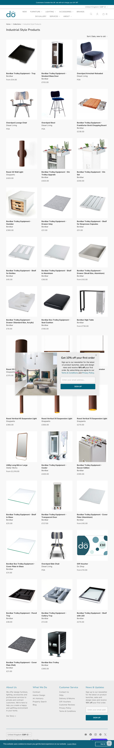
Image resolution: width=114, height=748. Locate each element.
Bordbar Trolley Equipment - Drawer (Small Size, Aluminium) (91, 271)
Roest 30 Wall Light (14, 172)
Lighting (50, 12)
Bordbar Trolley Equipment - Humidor (18, 222)
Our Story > (11, 716)
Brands (80, 12)
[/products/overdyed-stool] (57, 104)
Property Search (40, 702)
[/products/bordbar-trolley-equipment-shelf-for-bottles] (21, 252)
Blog (35, 705)
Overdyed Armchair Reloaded (90, 73)
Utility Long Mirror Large (16, 465)
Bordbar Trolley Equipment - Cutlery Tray (54, 614)
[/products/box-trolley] (57, 644)
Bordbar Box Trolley (50, 662)
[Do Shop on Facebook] (90, 734)
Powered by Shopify (30, 740)
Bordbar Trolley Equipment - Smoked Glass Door (54, 74)
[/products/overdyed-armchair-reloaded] (92, 55)
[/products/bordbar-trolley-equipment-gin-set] (92, 153)
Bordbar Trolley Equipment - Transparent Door (54, 515)
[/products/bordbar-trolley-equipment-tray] (21, 55)
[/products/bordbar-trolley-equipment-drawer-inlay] (57, 202)
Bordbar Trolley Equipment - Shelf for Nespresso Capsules (92, 222)
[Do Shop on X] (105, 734)
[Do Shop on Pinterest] (100, 734)
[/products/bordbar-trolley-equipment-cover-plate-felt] (21, 644)
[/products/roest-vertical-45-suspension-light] (21, 400)
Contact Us (64, 692)
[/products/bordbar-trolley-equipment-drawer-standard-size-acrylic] (21, 301)
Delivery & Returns (67, 698)
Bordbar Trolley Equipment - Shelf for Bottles (21, 271)
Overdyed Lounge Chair (16, 123)
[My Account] (97, 14)
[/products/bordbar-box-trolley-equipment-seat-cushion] (57, 301)
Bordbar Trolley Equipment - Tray (20, 73)
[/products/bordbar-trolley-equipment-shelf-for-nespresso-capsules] (92, 202)
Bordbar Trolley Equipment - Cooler (54, 466)
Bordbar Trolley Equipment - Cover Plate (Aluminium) (92, 515)
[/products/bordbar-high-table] (92, 301)
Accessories (65, 12)
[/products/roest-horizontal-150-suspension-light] (57, 350)
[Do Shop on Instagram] (95, 734)
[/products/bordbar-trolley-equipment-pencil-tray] (21, 594)
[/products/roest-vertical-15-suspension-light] (92, 400)
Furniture (35, 12)
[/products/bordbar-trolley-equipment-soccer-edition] (92, 446)
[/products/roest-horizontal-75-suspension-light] (92, 350)
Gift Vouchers (65, 702)
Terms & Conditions (67, 711)
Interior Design (39, 695)
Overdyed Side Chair (51, 564)
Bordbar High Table (85, 320)
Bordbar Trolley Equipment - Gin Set (91, 173)
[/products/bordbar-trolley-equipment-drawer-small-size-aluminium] (92, 252)
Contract (36, 692)
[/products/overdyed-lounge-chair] (21, 104)
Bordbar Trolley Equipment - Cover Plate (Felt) (21, 663)
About (66, 16)
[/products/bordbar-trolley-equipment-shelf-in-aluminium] (57, 252)
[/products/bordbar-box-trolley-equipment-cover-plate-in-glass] (21, 545)
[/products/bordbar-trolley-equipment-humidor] (21, 202)
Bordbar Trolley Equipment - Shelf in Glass (21, 515)
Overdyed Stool (48, 123)
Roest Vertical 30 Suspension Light (57, 418)
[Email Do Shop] (85, 734)
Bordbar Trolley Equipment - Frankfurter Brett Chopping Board (91, 124)
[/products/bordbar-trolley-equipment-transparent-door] (57, 496)
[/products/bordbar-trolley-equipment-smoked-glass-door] (57, 55)
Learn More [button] (71, 744)
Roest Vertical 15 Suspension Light (92, 418)
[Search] (91, 14)
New (24, 12)
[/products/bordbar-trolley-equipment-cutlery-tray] (57, 594)
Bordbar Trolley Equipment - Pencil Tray (21, 614)
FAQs (61, 695)
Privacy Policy (65, 708)
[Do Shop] (11, 14)
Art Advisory (38, 698)
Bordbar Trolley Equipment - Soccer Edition (89, 466)
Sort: (96, 36)
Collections (17, 24)
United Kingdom (95, 7)
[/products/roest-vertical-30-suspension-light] (57, 400)
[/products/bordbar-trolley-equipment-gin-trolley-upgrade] (57, 153)
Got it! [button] (103, 744)
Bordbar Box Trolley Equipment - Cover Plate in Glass (20, 565)
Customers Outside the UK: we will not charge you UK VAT (57, 2)
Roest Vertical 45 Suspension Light (21, 418)
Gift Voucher (82, 564)
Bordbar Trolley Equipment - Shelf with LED (92, 614)
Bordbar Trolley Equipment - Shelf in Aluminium (56, 271)
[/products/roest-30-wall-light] (21, 153)
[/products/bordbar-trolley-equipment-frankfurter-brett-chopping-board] (92, 104)
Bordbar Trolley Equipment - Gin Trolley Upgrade (56, 173)
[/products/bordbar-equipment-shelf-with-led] (92, 594)
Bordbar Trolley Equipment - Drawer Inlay (54, 222)
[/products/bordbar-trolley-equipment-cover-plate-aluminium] (92, 496)
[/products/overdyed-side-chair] (57, 545)
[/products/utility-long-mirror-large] (21, 446)
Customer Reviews (67, 705)
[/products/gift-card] (92, 545)
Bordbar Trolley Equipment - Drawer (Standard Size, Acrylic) (20, 321)
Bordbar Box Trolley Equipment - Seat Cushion (56, 321)
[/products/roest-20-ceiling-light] (21, 350)
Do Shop (17, 740)
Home (8, 24)
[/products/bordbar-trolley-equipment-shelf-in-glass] (21, 496)
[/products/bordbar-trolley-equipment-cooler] (57, 446)
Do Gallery (40, 16)
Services (54, 16)
